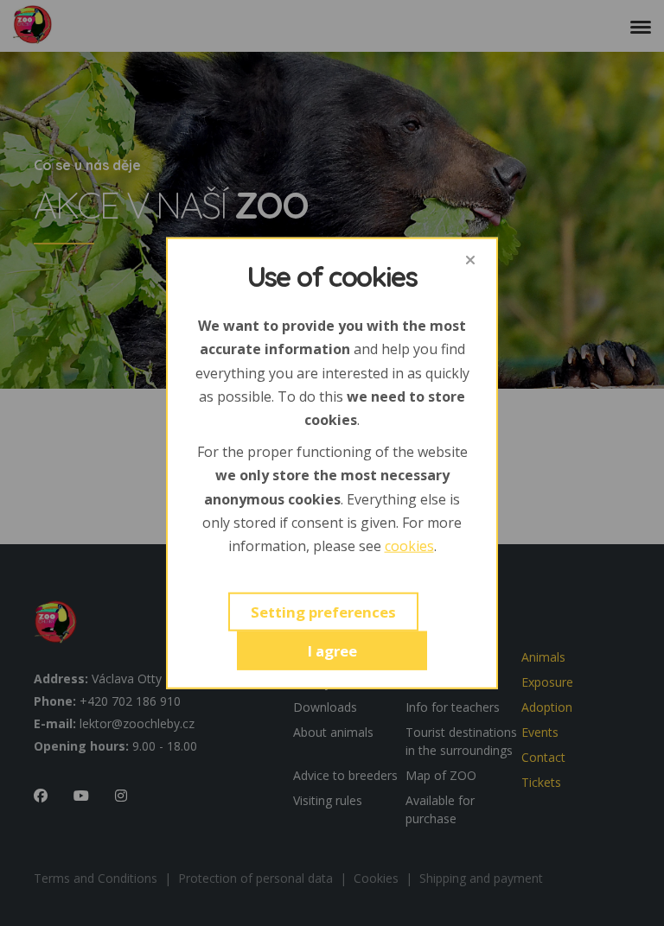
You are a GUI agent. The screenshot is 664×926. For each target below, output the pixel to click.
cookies (409, 545)
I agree (332, 651)
